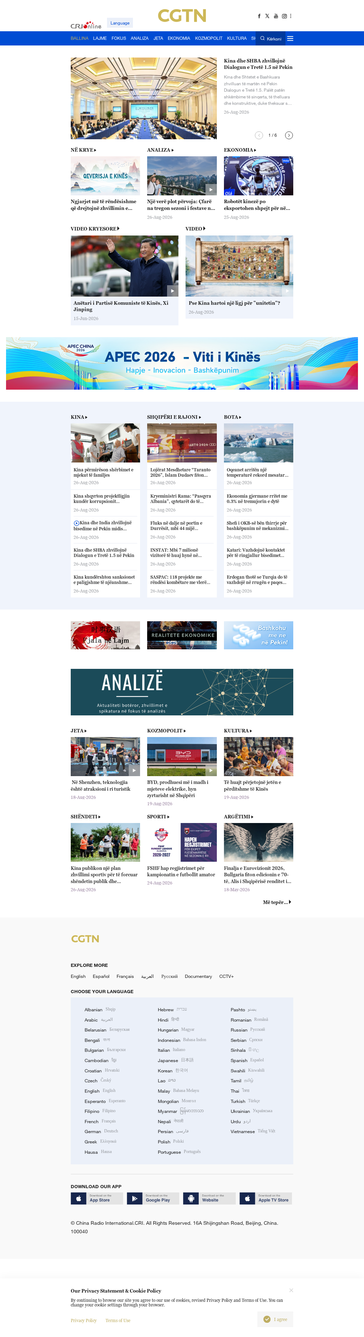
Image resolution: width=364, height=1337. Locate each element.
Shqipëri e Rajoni (172, 417)
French (100, 1121)
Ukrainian (251, 1111)
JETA (77, 731)
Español (101, 976)
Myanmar (181, 1111)
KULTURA (236, 731)
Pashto (243, 1009)
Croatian (102, 1070)
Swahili (247, 1070)
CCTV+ (226, 976)
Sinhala (245, 1050)
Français (125, 976)
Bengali (97, 1040)
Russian (248, 1030)
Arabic (98, 1020)
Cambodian (100, 1060)
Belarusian (107, 1030)
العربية (147, 976)
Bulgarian (105, 1050)
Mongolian (177, 1101)
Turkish (245, 1101)
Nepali (170, 1121)
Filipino (100, 1111)
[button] (259, 135)
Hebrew (172, 1009)
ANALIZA (158, 150)
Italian (171, 1050)
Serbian (246, 1040)
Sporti (156, 816)
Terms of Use (118, 1320)
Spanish (247, 1060)
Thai (240, 1091)
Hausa (98, 1152)
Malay (178, 1091)
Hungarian (176, 1030)
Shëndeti (84, 816)
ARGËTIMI (237, 816)
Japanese (176, 1060)
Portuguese (179, 1152)
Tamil (242, 1080)
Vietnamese (253, 1131)
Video (194, 229)
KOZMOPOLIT (164, 731)
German (101, 1131)
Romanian (249, 1020)
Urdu (241, 1121)
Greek (100, 1141)
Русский (169, 976)
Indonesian (182, 1040)
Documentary (198, 976)
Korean (173, 1070)
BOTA (231, 417)
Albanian (100, 1009)
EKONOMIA (238, 150)
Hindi (168, 1020)
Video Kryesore (93, 229)
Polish (171, 1141)
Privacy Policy (84, 1320)
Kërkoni (274, 38)
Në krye (82, 150)
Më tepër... (275, 902)
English (78, 976)
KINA (77, 417)
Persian (173, 1131)
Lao (167, 1080)
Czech (98, 1080)
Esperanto (105, 1101)
